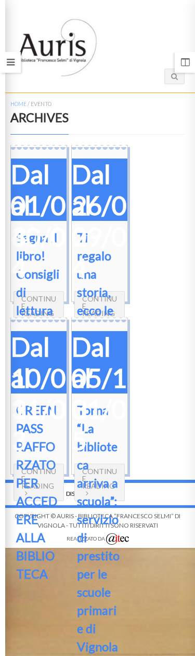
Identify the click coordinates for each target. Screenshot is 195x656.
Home (18, 104)
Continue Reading (38, 306)
